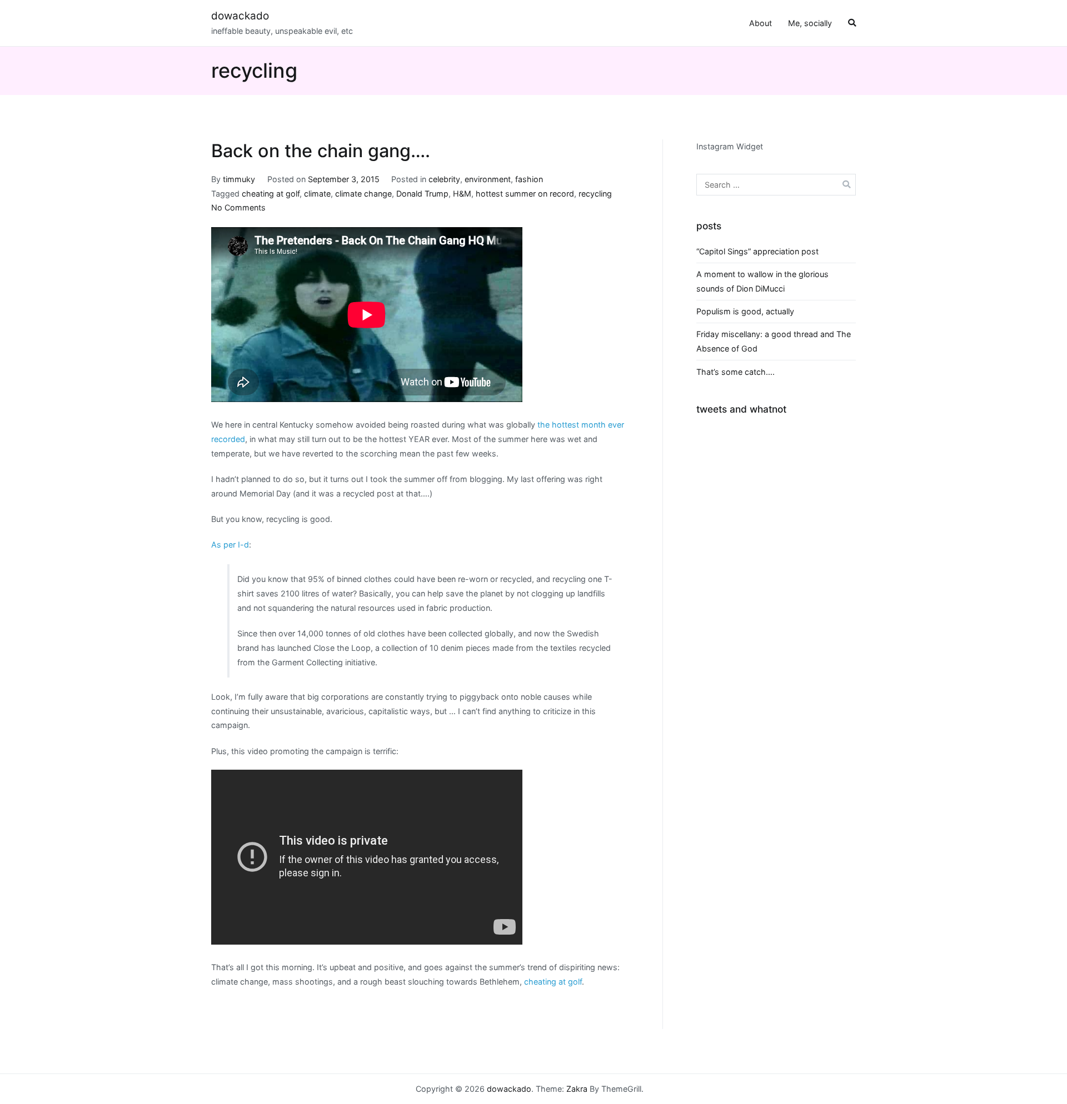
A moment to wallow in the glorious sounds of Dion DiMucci (762, 281)
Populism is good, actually (745, 311)
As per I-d (230, 544)
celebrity (444, 179)
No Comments (238, 207)
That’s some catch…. (735, 372)
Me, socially (810, 23)
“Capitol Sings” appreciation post (757, 251)
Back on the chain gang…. (320, 151)
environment (488, 179)
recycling (595, 193)
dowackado (240, 15)
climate (317, 193)
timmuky (239, 179)
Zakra (576, 1088)
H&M (462, 193)
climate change (363, 193)
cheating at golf (271, 193)
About (760, 23)
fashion (529, 179)
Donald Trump (422, 193)
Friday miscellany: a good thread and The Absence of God (773, 341)
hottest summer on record (525, 193)
